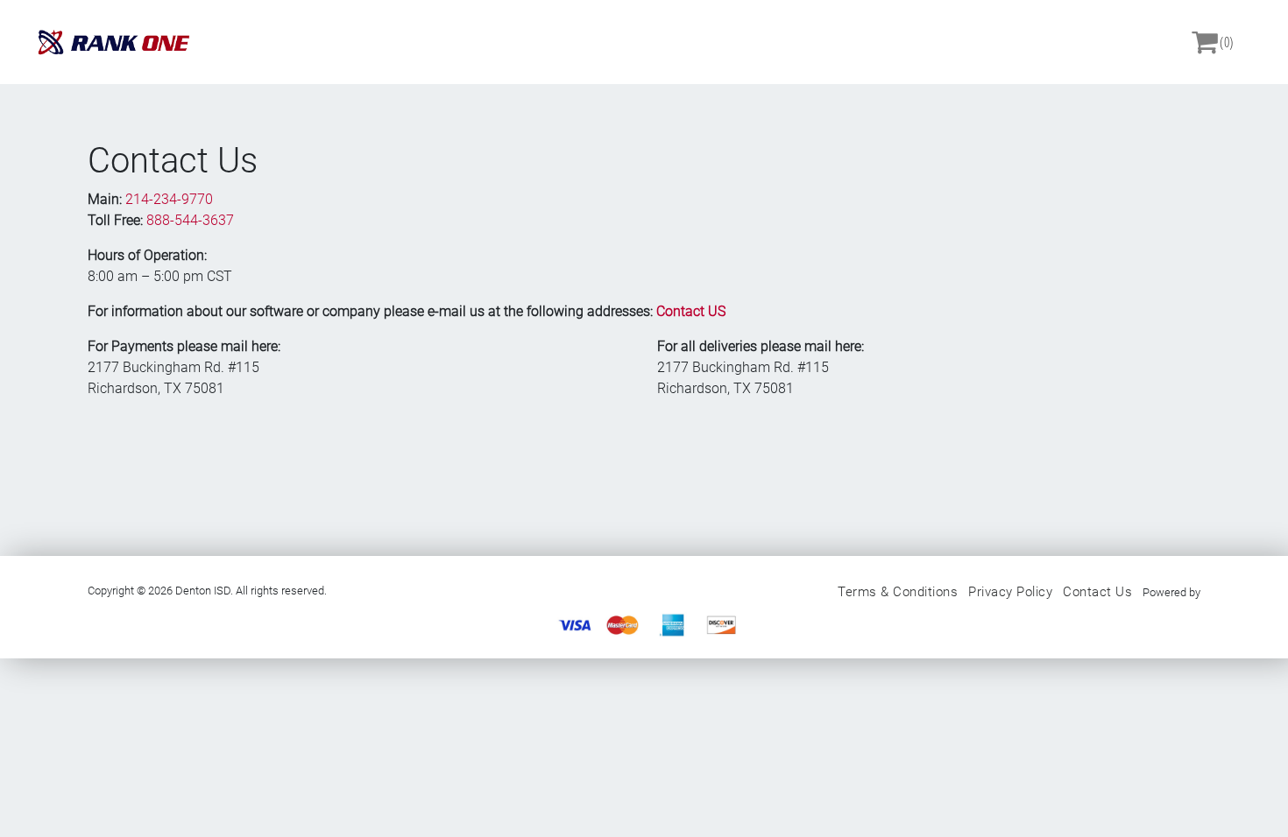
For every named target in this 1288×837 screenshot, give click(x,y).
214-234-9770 (169, 199)
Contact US (690, 311)
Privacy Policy (1010, 592)
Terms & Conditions (898, 592)
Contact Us (1097, 592)
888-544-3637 (190, 220)
